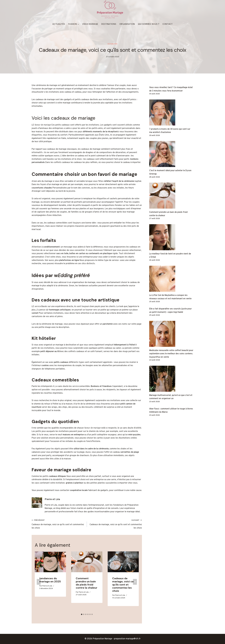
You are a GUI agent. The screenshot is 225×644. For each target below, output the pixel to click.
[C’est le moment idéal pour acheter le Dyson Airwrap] (171, 154)
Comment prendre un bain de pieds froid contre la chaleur (86, 583)
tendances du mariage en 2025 (50, 580)
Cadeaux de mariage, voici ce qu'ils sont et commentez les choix (58, 524)
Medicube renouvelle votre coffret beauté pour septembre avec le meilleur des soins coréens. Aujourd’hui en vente (171, 353)
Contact (167, 24)
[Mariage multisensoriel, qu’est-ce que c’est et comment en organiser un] (171, 379)
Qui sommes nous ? (148, 24)
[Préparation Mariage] (110, 9)
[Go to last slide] (39, 582)
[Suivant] (135, 582)
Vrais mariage (90, 24)
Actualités (58, 24)
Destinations (108, 24)
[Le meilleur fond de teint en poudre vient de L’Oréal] (171, 237)
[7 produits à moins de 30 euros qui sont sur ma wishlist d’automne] (171, 112)
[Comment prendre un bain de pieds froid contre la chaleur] (171, 196)
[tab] (81, 614)
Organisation (127, 24)
